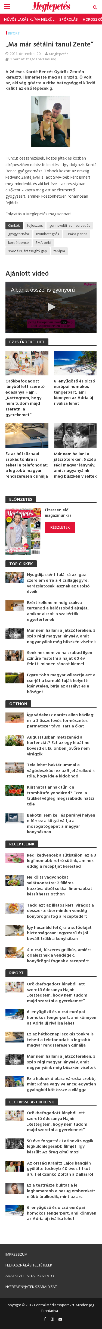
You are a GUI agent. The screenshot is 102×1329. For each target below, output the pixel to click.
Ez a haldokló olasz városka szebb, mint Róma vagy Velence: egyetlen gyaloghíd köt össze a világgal (61, 1084)
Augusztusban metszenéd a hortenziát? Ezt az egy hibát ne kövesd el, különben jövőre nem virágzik (58, 746)
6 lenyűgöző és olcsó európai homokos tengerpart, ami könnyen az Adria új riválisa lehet (74, 393)
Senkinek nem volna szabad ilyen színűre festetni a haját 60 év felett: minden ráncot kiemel (59, 658)
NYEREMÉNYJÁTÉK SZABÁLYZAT (31, 1286)
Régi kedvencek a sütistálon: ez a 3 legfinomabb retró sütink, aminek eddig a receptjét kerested (61, 861)
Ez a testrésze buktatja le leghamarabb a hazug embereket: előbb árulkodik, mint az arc (61, 1191)
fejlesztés (35, 225)
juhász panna (77, 234)
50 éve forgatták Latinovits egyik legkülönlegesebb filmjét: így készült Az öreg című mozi (60, 1146)
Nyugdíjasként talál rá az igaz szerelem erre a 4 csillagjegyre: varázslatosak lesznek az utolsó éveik (58, 583)
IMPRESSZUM (16, 1254)
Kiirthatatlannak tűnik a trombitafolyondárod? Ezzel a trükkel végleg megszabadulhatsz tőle (60, 796)
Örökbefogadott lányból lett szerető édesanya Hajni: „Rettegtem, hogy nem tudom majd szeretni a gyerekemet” (25, 398)
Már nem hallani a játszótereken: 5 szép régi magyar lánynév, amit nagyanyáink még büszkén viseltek (75, 466)
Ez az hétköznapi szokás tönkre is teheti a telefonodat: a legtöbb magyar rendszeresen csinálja (26, 465)
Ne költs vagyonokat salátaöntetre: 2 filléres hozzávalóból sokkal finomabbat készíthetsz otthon (59, 886)
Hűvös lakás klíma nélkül (29, 19)
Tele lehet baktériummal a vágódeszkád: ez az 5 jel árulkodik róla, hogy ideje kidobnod (61, 770)
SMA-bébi (43, 242)
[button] (51, 307)
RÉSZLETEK (60, 527)
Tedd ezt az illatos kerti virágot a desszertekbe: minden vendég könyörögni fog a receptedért (60, 911)
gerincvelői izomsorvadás (69, 225)
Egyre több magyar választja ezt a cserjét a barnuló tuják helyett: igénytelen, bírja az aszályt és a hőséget (61, 684)
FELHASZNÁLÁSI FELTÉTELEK (28, 1265)
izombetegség (47, 234)
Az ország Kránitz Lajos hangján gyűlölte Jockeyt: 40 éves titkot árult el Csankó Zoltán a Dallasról (60, 1169)
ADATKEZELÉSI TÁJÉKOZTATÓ (29, 1275)
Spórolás (68, 19)
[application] (51, 307)
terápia (59, 251)
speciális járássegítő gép (27, 251)
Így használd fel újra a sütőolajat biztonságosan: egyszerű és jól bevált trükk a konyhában (59, 933)
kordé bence (18, 242)
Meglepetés (59, 53)
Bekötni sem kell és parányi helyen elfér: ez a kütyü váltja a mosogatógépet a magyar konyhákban (61, 824)
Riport (14, 33)
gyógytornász (19, 234)
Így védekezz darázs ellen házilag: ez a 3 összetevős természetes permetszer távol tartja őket (60, 720)
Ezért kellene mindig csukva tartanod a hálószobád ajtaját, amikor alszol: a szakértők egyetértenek (58, 611)
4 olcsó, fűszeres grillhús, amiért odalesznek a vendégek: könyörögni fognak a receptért (59, 955)
